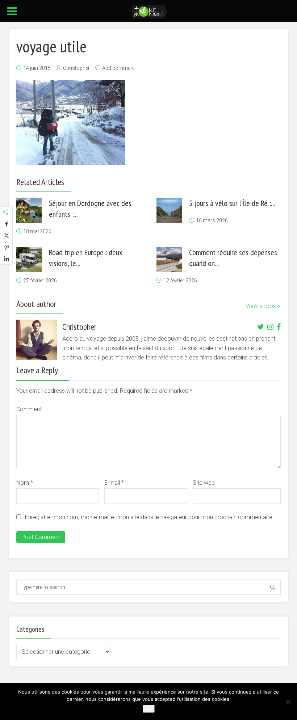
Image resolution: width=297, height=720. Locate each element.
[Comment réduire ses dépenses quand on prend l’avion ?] (169, 259)
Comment (29, 409)
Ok (149, 709)
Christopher (76, 68)
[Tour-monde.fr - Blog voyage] (149, 11)
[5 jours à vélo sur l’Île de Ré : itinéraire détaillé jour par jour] (169, 210)
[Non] (288, 701)
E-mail (114, 482)
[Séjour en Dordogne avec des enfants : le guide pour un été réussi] (29, 210)
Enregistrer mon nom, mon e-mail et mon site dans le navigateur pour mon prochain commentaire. (149, 517)
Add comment (118, 68)
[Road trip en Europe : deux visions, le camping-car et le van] (29, 259)
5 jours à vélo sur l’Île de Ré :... (232, 203)
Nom (24, 482)
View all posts (263, 306)
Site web (204, 482)
